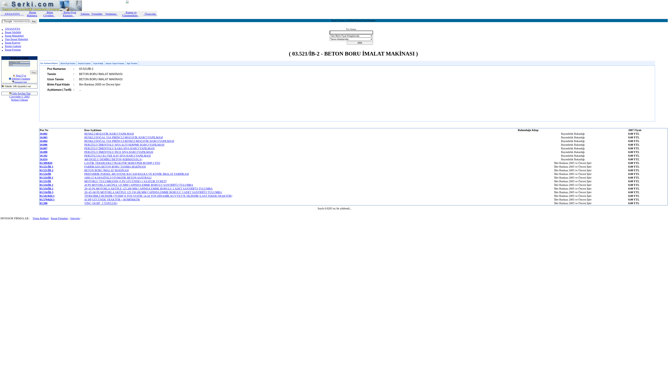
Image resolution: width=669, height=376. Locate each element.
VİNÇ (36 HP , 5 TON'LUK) (100, 203)
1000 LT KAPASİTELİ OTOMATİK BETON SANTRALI (117, 177)
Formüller (97, 14)
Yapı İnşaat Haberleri (16, 39)
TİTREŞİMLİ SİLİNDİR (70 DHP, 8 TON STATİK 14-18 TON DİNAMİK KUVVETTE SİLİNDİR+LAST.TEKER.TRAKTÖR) (158, 195)
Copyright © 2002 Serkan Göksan (19, 98)
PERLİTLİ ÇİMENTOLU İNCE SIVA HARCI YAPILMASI (118, 152)
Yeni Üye (20, 75)
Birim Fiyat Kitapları (68, 14)
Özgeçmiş (150, 14)
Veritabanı (111, 14)
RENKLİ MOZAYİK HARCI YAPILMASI (109, 133)
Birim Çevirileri (49, 14)
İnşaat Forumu (13, 49)
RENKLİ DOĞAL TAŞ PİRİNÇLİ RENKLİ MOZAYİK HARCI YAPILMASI (129, 141)
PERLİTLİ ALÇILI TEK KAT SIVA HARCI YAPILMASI (117, 155)
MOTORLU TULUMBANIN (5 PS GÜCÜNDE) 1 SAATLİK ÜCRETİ (125, 181)
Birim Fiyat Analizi (68, 63)
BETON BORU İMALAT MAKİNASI (106, 170)
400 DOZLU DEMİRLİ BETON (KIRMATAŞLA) (113, 159)
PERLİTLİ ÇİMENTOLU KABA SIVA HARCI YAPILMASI (119, 148)
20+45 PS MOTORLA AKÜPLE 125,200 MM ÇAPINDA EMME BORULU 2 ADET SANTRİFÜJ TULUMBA (148, 188)
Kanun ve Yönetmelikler (130, 14)
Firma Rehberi (41, 218)
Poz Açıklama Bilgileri (49, 63)
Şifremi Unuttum (20, 78)
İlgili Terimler (132, 63)
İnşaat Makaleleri (14, 35)
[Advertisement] (11, 115)
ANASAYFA (12, 14)
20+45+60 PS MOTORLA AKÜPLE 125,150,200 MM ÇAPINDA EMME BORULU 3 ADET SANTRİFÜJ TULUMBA (153, 192)
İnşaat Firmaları (59, 218)
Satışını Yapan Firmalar (115, 63)
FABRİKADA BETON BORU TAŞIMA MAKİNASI (115, 166)
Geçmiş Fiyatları (84, 63)
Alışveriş (75, 218)
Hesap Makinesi (32, 14)
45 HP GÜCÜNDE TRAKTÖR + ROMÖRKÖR (112, 199)
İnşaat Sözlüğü (13, 32)
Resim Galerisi (13, 46)
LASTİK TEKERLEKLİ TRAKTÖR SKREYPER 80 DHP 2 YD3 (122, 163)
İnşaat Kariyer (12, 42)
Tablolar (85, 14)
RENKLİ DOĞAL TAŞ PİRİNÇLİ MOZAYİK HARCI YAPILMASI (123, 137)
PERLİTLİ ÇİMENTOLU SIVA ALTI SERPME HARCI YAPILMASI (124, 144)
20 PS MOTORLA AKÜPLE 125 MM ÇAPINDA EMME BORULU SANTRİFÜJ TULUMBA (138, 184)
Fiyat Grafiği (98, 63)
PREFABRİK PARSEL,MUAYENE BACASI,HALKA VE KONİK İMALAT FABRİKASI (136, 174)
